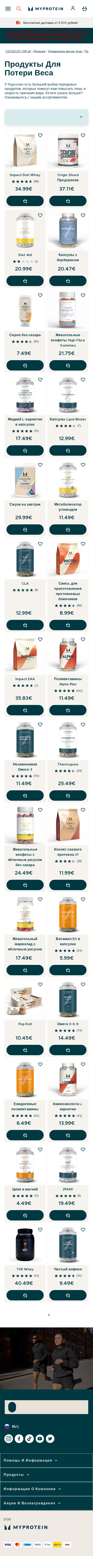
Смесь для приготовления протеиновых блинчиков (68, 591)
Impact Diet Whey (25, 175)
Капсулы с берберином (68, 257)
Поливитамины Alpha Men (68, 681)
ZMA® (68, 1189)
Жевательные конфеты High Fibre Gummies (68, 340)
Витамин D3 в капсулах (68, 941)
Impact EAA (25, 679)
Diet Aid (25, 255)
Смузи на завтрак (25, 504)
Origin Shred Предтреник (68, 177)
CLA (25, 583)
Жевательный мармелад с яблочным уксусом (25, 944)
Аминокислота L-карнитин (68, 1106)
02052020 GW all (18, 51)
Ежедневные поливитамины (24, 1106)
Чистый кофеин (68, 1269)
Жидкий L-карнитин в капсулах (25, 421)
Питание (39, 51)
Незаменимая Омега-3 (25, 766)
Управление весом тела (65, 51)
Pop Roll (25, 1024)
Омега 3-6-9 (68, 1024)
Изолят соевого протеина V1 (68, 852)
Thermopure (68, 764)
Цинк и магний (25, 1189)
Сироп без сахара (25, 335)
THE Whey (25, 1269)
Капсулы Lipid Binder (68, 419)
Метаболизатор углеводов (68, 507)
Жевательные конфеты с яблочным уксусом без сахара (25, 857)
